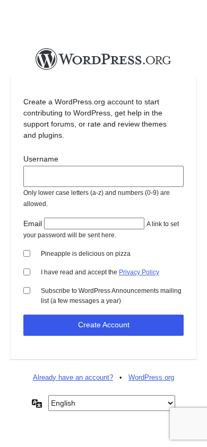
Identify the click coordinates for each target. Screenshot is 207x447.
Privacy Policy (139, 272)
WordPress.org (151, 377)
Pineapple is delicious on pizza (86, 253)
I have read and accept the (100, 272)
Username (40, 159)
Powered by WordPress (103, 62)
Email (32, 223)
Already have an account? (73, 377)
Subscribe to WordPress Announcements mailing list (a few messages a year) (111, 296)
